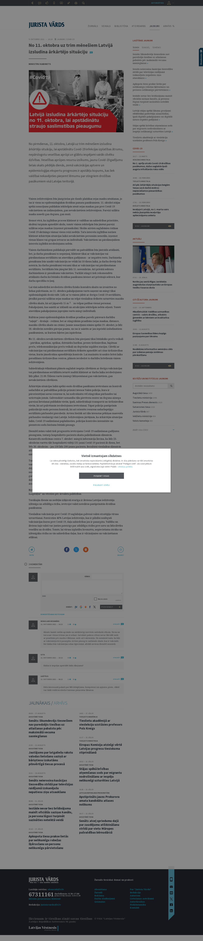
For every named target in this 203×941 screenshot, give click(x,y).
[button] (101, 485)
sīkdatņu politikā (125, 466)
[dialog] (101, 471)
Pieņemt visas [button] (101, 476)
